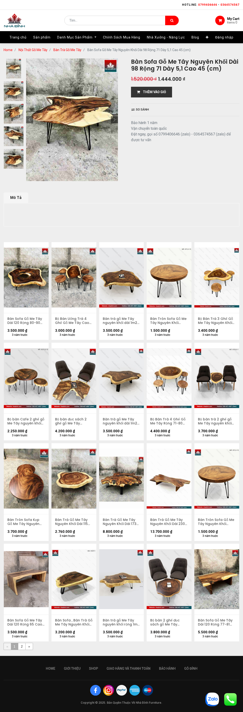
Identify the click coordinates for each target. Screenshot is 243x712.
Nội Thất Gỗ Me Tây (33, 50)
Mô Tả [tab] (16, 197)
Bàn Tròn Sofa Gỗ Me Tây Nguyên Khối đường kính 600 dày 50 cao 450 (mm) (168, 321)
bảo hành (167, 668)
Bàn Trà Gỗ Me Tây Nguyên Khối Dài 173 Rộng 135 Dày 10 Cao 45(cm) (120, 522)
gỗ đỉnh (190, 668)
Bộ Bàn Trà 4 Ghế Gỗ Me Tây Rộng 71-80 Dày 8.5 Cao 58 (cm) (168, 421)
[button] (207, 37)
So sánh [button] (142, 109)
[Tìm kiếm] (172, 20)
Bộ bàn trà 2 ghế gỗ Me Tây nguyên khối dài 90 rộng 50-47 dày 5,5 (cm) (215, 421)
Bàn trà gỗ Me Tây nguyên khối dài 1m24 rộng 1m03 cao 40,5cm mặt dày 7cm (121, 321)
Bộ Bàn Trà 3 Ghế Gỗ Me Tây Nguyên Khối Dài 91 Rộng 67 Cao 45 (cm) (215, 321)
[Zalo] (212, 699)
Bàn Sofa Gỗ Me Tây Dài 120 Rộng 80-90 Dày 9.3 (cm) (24, 321)
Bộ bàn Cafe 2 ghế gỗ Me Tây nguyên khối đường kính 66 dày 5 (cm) (25, 421)
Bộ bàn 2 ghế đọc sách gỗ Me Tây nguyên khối (165, 622)
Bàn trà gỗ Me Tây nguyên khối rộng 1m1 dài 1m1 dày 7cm (121, 622)
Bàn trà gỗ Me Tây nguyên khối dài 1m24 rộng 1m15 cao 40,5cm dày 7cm (121, 421)
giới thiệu (72, 668)
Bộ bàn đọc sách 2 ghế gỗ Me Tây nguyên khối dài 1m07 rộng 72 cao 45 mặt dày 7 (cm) (73, 421)
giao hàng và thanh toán (128, 668)
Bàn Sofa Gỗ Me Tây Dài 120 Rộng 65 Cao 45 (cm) (24, 622)
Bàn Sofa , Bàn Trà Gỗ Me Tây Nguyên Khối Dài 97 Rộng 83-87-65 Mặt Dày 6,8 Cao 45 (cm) (74, 622)
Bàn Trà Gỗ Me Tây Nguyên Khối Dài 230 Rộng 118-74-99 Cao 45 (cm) (167, 522)
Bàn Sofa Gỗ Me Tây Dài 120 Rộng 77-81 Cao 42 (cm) (215, 622)
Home (8, 50)
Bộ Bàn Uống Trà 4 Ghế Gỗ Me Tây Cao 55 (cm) (72, 321)
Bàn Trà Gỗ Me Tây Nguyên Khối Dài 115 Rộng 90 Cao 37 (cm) (73, 522)
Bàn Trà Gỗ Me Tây (67, 50)
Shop (93, 668)
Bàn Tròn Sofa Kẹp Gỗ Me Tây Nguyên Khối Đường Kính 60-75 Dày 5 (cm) (24, 522)
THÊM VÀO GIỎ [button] (153, 92)
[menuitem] (18, 37)
